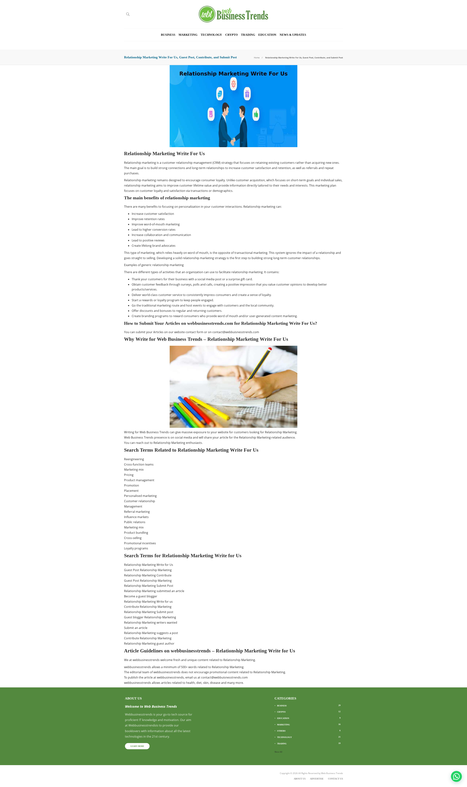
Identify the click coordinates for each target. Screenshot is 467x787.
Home (257, 57)
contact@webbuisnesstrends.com (235, 332)
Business (168, 34)
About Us (300, 778)
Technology (211, 34)
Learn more (137, 746)
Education (267, 34)
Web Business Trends (332, 773)
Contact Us (335, 778)
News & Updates (293, 34)
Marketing (188, 34)
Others (309, 730)
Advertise (317, 778)
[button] (456, 776)
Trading (248, 34)
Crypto (231, 34)
